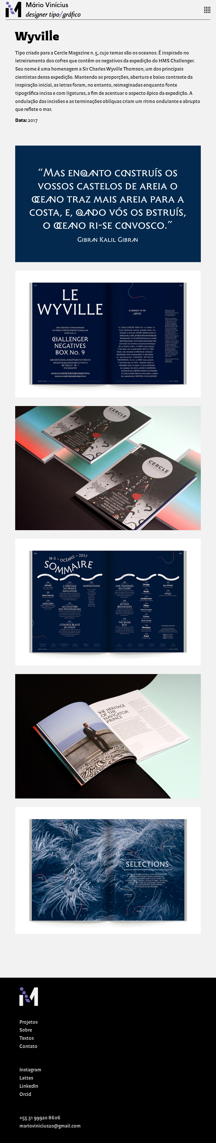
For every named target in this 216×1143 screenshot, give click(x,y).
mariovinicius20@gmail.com (50, 1126)
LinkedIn (28, 1086)
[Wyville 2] (108, 334)
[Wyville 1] (108, 204)
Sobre (25, 1030)
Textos (26, 1038)
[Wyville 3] (108, 468)
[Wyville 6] (108, 870)
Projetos (28, 1022)
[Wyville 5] (108, 736)
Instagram (30, 1070)
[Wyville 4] (108, 602)
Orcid (25, 1094)
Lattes (26, 1078)
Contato (28, 1046)
